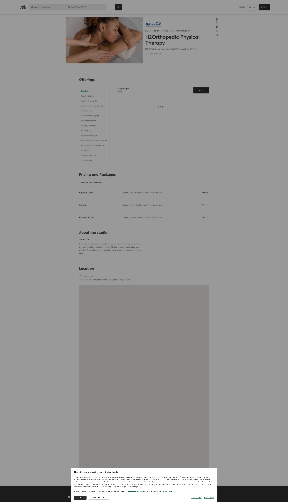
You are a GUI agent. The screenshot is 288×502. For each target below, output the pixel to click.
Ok (80, 498)
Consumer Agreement (137, 491)
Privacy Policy (167, 491)
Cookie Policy (209, 498)
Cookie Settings (99, 498)
